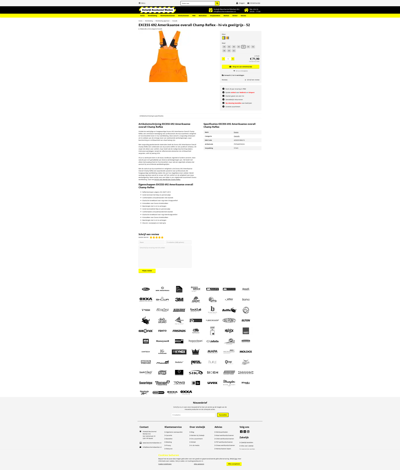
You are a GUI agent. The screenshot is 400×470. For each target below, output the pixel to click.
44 (224, 47)
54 (248, 47)
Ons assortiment (197, 439)
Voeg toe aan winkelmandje (242, 67)
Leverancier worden (248, 449)
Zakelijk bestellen (247, 442)
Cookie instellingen (165, 464)
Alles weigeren (199, 464)
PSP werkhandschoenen (224, 442)
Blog (192, 432)
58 (224, 51)
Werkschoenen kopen (223, 449)
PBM (193, 16)
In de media (195, 445)
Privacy (168, 445)
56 (253, 47)
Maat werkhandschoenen (225, 435)
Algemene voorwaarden (174, 432)
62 (234, 51)
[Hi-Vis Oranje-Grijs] (227, 38)
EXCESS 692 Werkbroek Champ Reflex (167, 180)
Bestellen (169, 439)
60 (229, 51)
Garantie (169, 435)
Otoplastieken (215, 16)
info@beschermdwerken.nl (152, 447)
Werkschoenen (183, 16)
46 (229, 47)
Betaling (169, 442)
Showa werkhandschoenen (225, 445)
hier (235, 459)
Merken (226, 16)
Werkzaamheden (222, 432)
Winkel (234, 16)
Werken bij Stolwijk (197, 435)
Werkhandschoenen (167, 16)
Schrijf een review (253, 80)
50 (238, 47)
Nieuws (243, 16)
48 (234, 47)
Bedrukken (203, 16)
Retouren (169, 449)
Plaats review (147, 271)
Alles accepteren (234, 464)
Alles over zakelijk (247, 446)
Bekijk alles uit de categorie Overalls (151, 29)
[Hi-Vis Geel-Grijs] (223, 38)
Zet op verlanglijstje (242, 71)
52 (243, 47)
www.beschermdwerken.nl (152, 443)
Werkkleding (152, 16)
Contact (144, 426)
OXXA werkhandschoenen (225, 439)
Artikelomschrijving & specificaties (151, 116)
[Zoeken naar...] (217, 3)
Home (142, 16)
